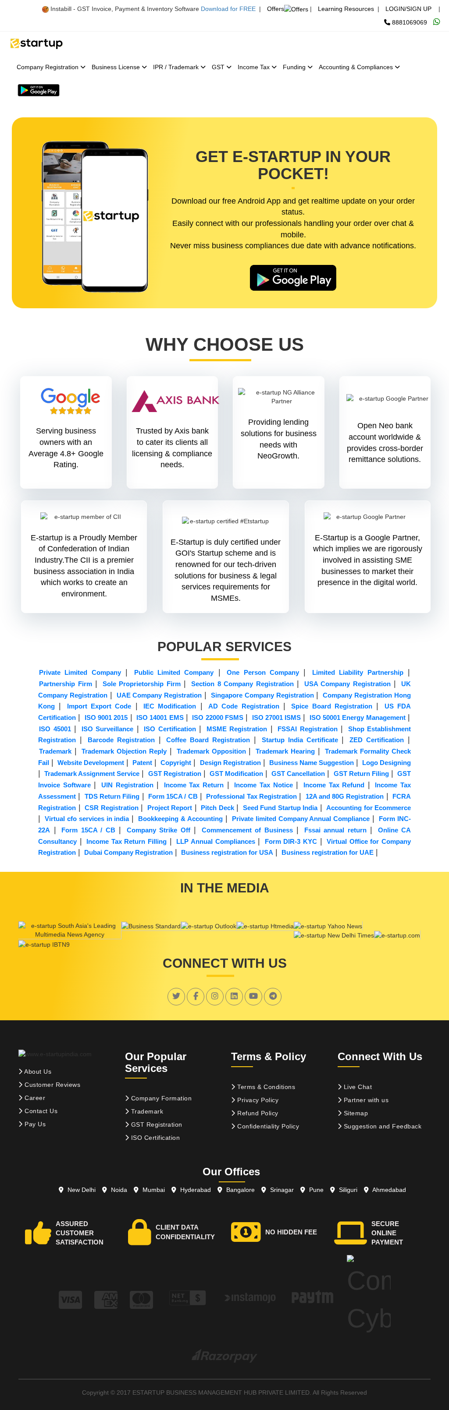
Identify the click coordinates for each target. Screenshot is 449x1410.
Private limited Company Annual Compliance (301, 818)
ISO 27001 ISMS (276, 717)
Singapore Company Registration (262, 695)
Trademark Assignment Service (91, 773)
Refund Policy (256, 1113)
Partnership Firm (65, 683)
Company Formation (160, 1098)
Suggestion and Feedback (381, 1126)
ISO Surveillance (108, 729)
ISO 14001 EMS (160, 717)
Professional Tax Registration (251, 796)
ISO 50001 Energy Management (358, 717)
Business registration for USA (227, 852)
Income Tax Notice (263, 785)
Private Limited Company (80, 672)
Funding (295, 66)
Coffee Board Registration (208, 740)
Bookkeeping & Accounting (180, 818)
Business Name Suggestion (311, 762)
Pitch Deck (217, 807)
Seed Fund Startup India (280, 807)
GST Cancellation (298, 773)
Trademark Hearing (285, 751)
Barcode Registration (121, 740)
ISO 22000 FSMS (217, 717)
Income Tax (254, 66)
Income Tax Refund (333, 785)
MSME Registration (237, 729)
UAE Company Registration (159, 695)
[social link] (176, 996)
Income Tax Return (194, 785)
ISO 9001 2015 (106, 717)
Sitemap (355, 1113)
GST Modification (236, 773)
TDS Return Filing (112, 796)
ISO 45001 (55, 729)
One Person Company (263, 672)
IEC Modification (169, 706)
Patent (142, 762)
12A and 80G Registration (345, 796)
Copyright (175, 762)
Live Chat (357, 1086)
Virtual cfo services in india (87, 818)
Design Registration (230, 762)
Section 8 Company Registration (242, 683)
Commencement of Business (247, 830)
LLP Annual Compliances (215, 841)
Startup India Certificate (300, 740)
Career (34, 1097)
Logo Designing (386, 762)
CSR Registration (112, 807)
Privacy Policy (257, 1099)
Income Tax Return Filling (126, 841)
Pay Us (34, 1124)
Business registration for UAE (328, 852)
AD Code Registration (243, 706)
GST (219, 66)
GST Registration (174, 773)
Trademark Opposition (211, 751)
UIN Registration (127, 785)
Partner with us (365, 1099)
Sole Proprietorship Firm (142, 683)
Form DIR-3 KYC (291, 841)
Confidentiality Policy (267, 1126)
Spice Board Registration (331, 706)
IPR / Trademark (176, 66)
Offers (275, 8)
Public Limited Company (174, 672)
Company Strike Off (158, 830)
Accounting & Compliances (357, 66)
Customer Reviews (52, 1084)
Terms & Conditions (265, 1086)
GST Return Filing (361, 773)
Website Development (90, 762)
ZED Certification (376, 740)
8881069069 (408, 22)
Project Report (169, 807)
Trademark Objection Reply (124, 751)
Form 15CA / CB (173, 796)
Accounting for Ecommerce (368, 807)
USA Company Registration (347, 683)
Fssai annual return (335, 830)
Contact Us (40, 1110)
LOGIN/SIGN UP (408, 8)
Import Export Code (99, 706)
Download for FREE (228, 8)
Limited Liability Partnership (357, 672)
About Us (37, 1071)
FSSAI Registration (308, 729)
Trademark (55, 751)
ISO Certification (170, 729)
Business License (117, 66)
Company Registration (48, 66)
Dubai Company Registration (128, 852)
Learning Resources (346, 8)
